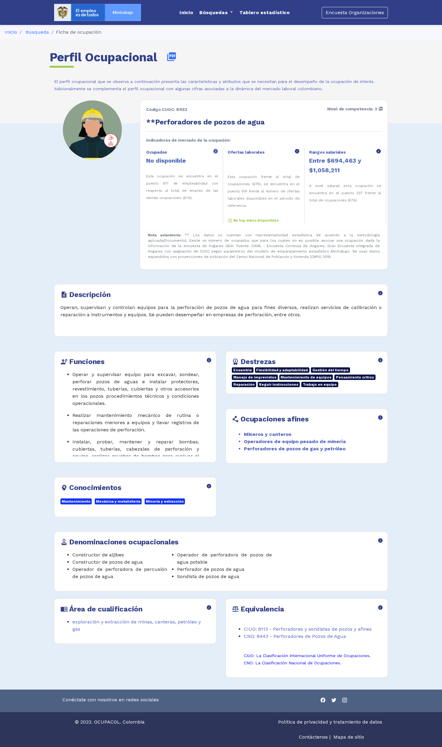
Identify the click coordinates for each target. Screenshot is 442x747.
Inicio (11, 32)
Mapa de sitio (348, 737)
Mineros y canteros (267, 434)
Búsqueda (37, 32)
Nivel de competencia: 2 (355, 108)
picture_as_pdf (171, 56)
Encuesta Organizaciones (355, 12)
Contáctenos (313, 737)
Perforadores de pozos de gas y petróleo (294, 449)
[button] (216, 13)
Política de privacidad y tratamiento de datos (331, 722)
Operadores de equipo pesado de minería (295, 441)
